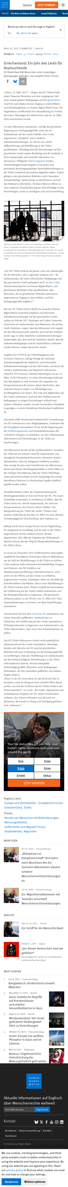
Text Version (11, 1135)
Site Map (47, 1130)
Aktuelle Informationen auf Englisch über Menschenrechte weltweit (33, 1100)
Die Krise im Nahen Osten (23, 13)
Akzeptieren (11, 1182)
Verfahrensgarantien (17, 430)
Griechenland (13, 807)
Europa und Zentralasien (20, 803)
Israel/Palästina (49, 13)
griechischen (54, 99)
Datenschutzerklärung (29, 1130)
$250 (20, 768)
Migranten (30, 831)
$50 (20, 761)
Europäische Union (50, 803)
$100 (47, 761)
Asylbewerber (13, 831)
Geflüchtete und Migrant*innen (24, 827)
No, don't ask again (27, 33)
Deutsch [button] (27, 5)
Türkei (27, 807)
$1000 (21, 775)
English (19, 54)
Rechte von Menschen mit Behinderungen (31, 818)
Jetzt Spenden (46, 5)
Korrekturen (10, 1130)
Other (47, 775)
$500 (47, 768)
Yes (9, 33)
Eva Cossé (54, 282)
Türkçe (55, 54)
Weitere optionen (34, 1182)
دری (24, 54)
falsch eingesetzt (36, 160)
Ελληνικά (47, 54)
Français (31, 54)
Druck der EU (39, 613)
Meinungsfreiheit (15, 822)
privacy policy (14, 1170)
